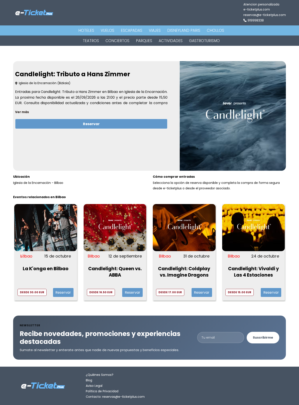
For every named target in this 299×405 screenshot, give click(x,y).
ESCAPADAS (131, 30)
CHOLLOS (215, 30)
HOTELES (86, 30)
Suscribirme (263, 337)
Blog (89, 380)
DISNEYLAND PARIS (183, 30)
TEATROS (91, 40)
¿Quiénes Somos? (99, 375)
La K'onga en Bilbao (46, 268)
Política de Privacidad (102, 391)
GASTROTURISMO (204, 40)
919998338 (256, 20)
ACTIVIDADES (171, 40)
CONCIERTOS (117, 40)
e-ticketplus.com (256, 9)
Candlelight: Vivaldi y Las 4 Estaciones (253, 271)
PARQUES (144, 40)
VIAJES (155, 30)
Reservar (91, 123)
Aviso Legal (94, 386)
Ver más (22, 112)
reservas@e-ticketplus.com (264, 15)
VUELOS (107, 30)
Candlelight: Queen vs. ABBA (115, 271)
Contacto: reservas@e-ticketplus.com (115, 396)
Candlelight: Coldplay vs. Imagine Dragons (184, 271)
